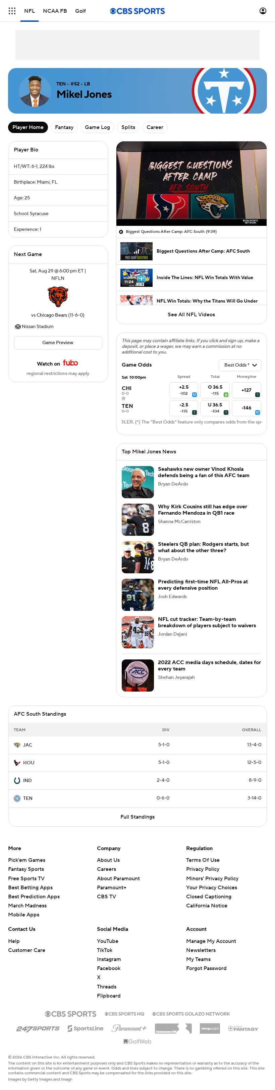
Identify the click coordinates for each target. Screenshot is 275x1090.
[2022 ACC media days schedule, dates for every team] (138, 675)
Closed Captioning (208, 896)
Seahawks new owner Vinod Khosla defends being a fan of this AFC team (204, 472)
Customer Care (26, 950)
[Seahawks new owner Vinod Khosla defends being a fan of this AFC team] (138, 482)
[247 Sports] (38, 1027)
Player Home (28, 127)
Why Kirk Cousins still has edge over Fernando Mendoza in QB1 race (202, 509)
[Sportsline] (86, 1027)
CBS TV (106, 896)
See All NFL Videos (191, 314)
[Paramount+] (129, 1027)
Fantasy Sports (26, 869)
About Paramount (118, 878)
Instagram (109, 959)
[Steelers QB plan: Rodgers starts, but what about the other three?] (138, 557)
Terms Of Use (203, 860)
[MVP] (210, 1026)
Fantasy (64, 127)
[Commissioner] (173, 1026)
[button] (12, 11)
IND (27, 781)
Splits (128, 127)
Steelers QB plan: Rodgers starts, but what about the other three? (203, 547)
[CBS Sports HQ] (124, 1013)
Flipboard (109, 995)
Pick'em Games (26, 860)
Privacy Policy (202, 869)
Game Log (97, 127)
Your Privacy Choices (211, 887)
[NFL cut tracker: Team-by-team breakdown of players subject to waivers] (138, 632)
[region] (191, 183)
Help (14, 941)
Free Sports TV (26, 878)
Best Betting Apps (30, 887)
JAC (27, 745)
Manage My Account (211, 941)
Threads (106, 986)
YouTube (107, 941)
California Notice (206, 905)
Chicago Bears (52, 315)
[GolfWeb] (137, 1041)
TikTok (104, 950)
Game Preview (57, 343)
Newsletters (201, 950)
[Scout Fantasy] (243, 1028)
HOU (29, 763)
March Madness (27, 905)
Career (155, 127)
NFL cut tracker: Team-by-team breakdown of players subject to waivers (207, 622)
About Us (108, 860)
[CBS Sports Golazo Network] (191, 1013)
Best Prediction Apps (34, 896)
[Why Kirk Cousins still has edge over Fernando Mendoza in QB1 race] (138, 520)
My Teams (198, 959)
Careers (106, 869)
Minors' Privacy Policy (212, 878)
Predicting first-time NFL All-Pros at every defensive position (203, 584)
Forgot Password (206, 968)
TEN (28, 798)
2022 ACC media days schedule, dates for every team (209, 665)
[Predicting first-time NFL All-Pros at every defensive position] (138, 595)
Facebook (108, 968)
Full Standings (137, 817)
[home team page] (58, 297)
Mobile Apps (23, 914)
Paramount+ (111, 887)
